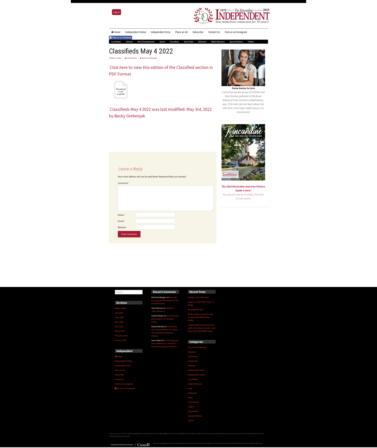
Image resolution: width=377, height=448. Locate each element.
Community (193, 361)
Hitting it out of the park (198, 297)
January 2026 (120, 340)
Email (121, 221)
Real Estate (188, 42)
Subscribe (197, 32)
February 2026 (121, 335)
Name (121, 214)
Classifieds (174, 42)
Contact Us (214, 32)
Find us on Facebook (121, 37)
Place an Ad (181, 32)
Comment (124, 183)
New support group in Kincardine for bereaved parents (165, 300)
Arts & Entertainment (146, 42)
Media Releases (218, 42)
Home (117, 32)
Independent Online (135, 32)
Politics (251, 42)
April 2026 (119, 326)
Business (192, 352)
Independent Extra (160, 32)
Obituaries (202, 42)
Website (122, 227)
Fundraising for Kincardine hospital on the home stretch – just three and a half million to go (201, 328)
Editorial (129, 42)
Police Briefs (193, 402)
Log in (116, 12)
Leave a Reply (131, 169)
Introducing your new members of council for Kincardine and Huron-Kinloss (164, 343)
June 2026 (119, 317)
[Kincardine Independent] (230, 15)
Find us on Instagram (236, 32)
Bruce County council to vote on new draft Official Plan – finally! (200, 317)
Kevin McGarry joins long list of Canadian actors (165, 318)
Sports (162, 42)
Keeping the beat (195, 309)
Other (190, 397)
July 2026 (119, 312)
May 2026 (119, 322)
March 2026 (120, 331)
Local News (116, 42)
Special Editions (236, 42)
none (190, 388)
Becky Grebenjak (149, 58)
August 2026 (120, 308)
